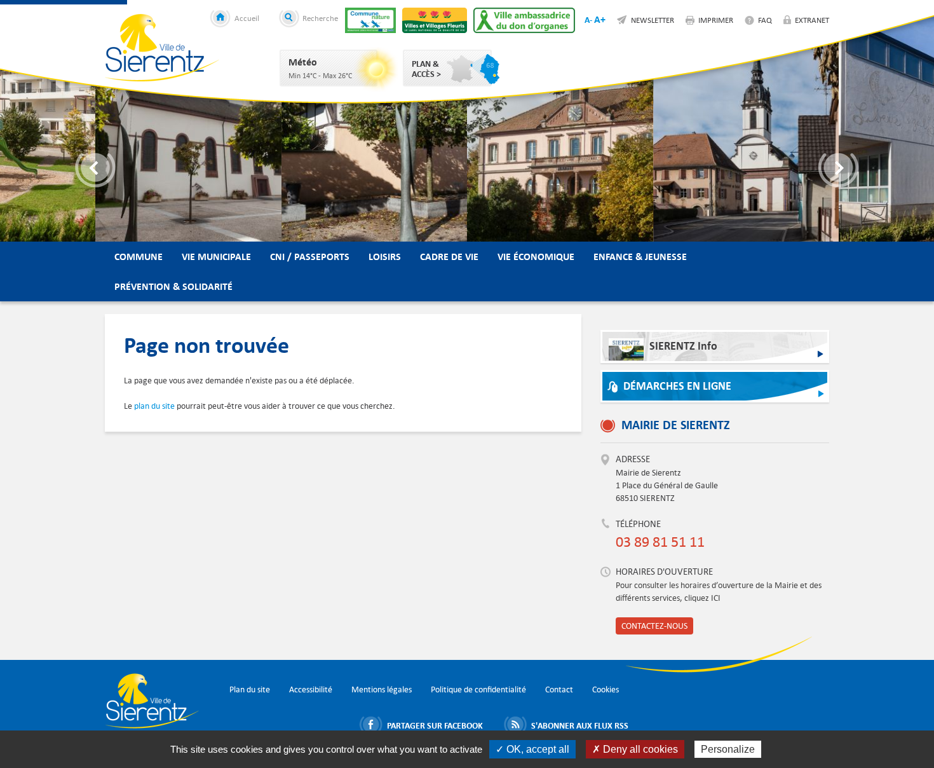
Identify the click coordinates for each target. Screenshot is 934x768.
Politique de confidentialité (478, 689)
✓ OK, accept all (532, 749)
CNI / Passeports (309, 256)
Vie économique (535, 256)
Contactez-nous (654, 626)
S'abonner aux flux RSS (579, 725)
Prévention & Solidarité (173, 286)
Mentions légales (381, 689)
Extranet (812, 20)
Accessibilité (310, 689)
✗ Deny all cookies (635, 749)
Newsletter (652, 20)
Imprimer (715, 20)
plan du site (154, 406)
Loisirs (385, 256)
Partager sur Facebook (435, 725)
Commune (138, 256)
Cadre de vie (449, 256)
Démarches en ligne (677, 386)
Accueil (246, 18)
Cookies (605, 689)
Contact (559, 689)
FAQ (765, 20)
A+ (600, 19)
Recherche (320, 18)
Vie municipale (216, 256)
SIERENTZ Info (683, 346)
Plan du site (249, 689)
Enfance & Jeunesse (640, 256)
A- (588, 19)
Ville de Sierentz (162, 47)
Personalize (728, 749)
